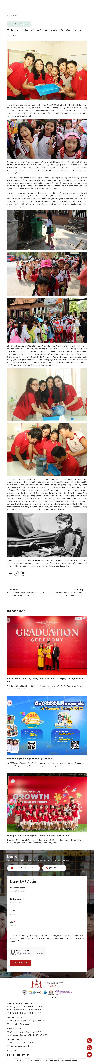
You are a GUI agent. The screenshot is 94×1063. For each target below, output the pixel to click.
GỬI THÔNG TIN (21, 963)
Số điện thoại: (16, 899)
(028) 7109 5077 (39, 1021)
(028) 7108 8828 (27, 1043)
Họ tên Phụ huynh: (18, 888)
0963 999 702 (26, 1021)
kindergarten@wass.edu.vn (21, 1046)
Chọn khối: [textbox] (14, 926)
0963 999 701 (14, 1021)
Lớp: (12, 922)
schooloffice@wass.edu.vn (20, 1024)
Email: (13, 911)
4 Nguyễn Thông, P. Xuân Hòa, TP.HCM (25, 1032)
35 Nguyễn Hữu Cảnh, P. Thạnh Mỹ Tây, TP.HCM (29, 1035)
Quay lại (13, 16)
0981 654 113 (14, 1043)
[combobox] (47, 925)
